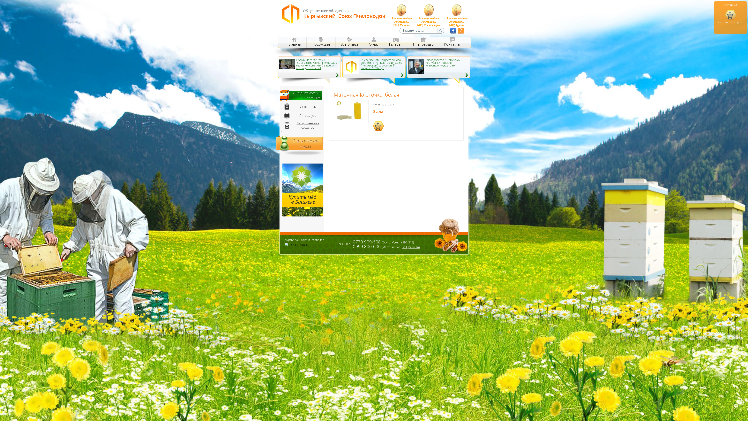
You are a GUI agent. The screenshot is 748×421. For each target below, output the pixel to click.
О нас (373, 44)
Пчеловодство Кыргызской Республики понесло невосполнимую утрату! (442, 63)
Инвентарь (308, 106)
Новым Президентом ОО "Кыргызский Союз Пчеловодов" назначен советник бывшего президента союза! (317, 64)
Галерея (395, 44)
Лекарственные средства (308, 125)
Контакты (452, 44)
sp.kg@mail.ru (411, 247)
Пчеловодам (423, 44)
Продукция (321, 44)
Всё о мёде (349, 44)
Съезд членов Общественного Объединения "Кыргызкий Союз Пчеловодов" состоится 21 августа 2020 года (381, 64)
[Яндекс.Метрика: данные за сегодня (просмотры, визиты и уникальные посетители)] (296, 245)
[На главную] (333, 23)
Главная (294, 44)
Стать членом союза (305, 143)
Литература (308, 115)
